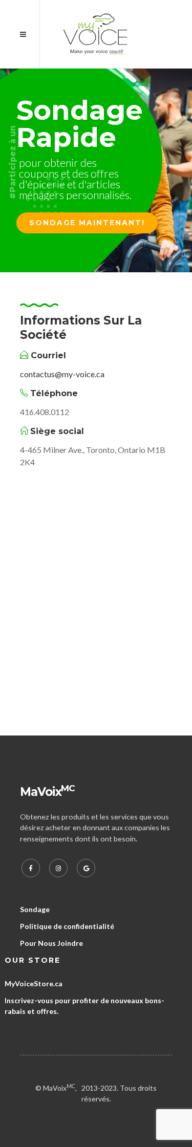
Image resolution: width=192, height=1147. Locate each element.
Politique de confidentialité (67, 926)
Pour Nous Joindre (51, 943)
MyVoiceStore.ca (33, 983)
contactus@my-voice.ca (62, 374)
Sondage (35, 909)
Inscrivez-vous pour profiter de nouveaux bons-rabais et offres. (84, 1005)
